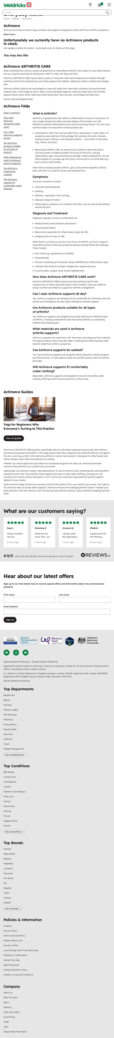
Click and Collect (12, 1012)
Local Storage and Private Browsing (21, 950)
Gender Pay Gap (12, 960)
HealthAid (8, 863)
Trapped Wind (10, 821)
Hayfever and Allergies (15, 791)
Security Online (11, 945)
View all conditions (13, 832)
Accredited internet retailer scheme (29, 669)
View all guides (13, 438)
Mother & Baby (11, 709)
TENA (6, 893)
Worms (7, 825)
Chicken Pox (10, 777)
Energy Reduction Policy (15, 969)
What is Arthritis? (12, 113)
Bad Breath (9, 772)
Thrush (7, 816)
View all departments (14, 755)
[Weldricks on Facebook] (7, 653)
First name (9, 594)
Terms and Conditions (14, 935)
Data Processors (11, 965)
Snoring (7, 811)
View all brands (12, 909)
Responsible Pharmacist (15, 1031)
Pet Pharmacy (10, 714)
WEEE (6, 1022)
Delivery (8, 1007)
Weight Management (14, 749)
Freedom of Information (15, 955)
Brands (16, 18)
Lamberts (8, 868)
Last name (64, 594)
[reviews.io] (95, 555)
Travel (6, 744)
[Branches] (90, 4)
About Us (8, 992)
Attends (7, 849)
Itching (7, 801)
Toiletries (8, 739)
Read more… (10, 34)
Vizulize (7, 897)
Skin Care (8, 734)
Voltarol (7, 902)
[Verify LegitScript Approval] (69, 641)
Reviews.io (54, 556)
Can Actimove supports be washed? (10, 171)
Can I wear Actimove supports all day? (13, 135)
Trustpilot (68, 556)
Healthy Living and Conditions (18, 974)
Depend (7, 858)
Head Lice (8, 796)
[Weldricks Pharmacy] (17, 4)
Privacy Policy (10, 930)
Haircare (8, 705)
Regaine (7, 888)
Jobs (6, 1026)
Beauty (7, 700)
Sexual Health (10, 729)
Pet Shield (8, 878)
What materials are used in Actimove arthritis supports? (12, 160)
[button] (109, 4)
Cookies (8, 926)
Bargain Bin (9, 695)
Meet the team (11, 997)
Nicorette (8, 873)
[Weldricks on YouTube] (25, 653)
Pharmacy (8, 719)
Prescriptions (10, 724)
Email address (11, 606)
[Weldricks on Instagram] (16, 653)
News (6, 1002)
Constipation (10, 781)
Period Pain (9, 806)
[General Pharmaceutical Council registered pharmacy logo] (29, 641)
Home (7, 18)
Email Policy (9, 1017)
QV (5, 883)
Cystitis (7, 786)
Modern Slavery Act (13, 940)
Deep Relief (9, 854)
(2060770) (53, 661)
